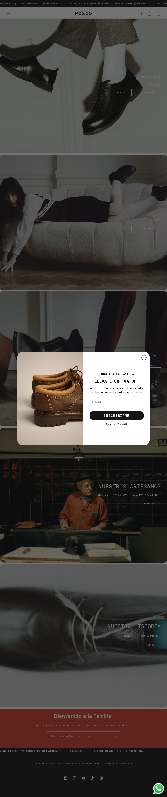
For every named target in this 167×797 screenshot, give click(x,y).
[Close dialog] (144, 357)
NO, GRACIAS (116, 423)
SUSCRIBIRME (116, 415)
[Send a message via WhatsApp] (158, 788)
